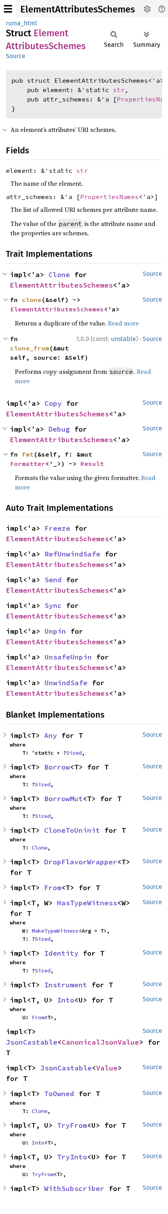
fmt (28, 454)
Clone (59, 274)
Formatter (27, 463)
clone (31, 300)
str (119, 90)
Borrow (57, 767)
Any (50, 735)
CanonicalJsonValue (100, 1042)
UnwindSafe (66, 682)
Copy (53, 403)
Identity (61, 953)
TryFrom (72, 1125)
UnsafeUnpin (68, 656)
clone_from (29, 348)
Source (15, 56)
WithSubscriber (74, 1188)
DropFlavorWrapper (80, 861)
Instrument (65, 984)
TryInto (72, 1156)
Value (107, 1067)
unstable (123, 339)
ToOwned (59, 1093)
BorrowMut (63, 798)
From (52, 887)
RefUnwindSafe (72, 553)
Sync (53, 605)
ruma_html (21, 23)
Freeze (57, 528)
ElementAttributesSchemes (77, 9)
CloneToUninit (72, 830)
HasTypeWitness (87, 902)
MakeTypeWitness (55, 930)
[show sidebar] (8, 9)
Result (92, 463)
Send (53, 579)
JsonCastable (31, 1042)
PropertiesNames (109, 197)
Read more (123, 323)
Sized (74, 752)
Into (65, 999)
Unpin (55, 631)
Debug (59, 429)
